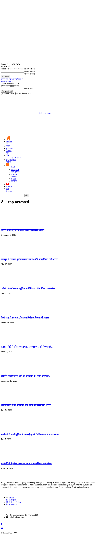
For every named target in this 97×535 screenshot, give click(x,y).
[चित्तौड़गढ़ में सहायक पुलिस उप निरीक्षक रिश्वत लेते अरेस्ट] (20, 313)
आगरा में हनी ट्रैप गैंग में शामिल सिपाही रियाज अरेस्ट (22, 230)
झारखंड (14, 174)
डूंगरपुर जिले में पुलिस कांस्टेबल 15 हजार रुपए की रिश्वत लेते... (27, 346)
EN (7, 189)
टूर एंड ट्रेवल (11, 160)
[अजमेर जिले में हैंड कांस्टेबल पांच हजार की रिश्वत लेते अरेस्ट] (20, 400)
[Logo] (20, 132)
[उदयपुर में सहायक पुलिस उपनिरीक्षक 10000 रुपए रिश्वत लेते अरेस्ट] (20, 254)
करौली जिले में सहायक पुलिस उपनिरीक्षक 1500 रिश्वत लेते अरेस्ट (28, 288)
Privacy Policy (7, 81)
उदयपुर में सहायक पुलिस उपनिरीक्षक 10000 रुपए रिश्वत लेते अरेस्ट (29, 259)
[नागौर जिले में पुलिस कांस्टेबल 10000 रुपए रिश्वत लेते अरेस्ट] (20, 458)
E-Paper (9, 186)
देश (7, 144)
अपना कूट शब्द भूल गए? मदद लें (12, 79)
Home (11, 497)
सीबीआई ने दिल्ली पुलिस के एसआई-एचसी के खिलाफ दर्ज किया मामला (30, 434)
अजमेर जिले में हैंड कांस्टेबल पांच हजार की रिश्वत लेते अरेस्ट (26, 405)
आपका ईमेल (28, 88)
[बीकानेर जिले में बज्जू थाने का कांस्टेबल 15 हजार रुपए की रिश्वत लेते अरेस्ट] (20, 371)
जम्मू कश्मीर (15, 172)
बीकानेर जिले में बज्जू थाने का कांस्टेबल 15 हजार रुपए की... (25, 376)
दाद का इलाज (16, 157)
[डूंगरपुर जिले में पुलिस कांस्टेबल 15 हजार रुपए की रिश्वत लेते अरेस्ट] (20, 342)
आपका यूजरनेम (29, 71)
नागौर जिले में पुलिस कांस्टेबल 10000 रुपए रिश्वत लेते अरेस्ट (26, 463)
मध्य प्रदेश (15, 170)
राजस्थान (9, 148)
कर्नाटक (14, 176)
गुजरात (13, 179)
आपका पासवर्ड (29, 74)
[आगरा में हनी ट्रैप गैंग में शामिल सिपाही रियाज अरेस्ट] (20, 225)
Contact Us (13, 504)
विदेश (8, 146)
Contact (9, 191)
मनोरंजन (9, 141)
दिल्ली (13, 167)
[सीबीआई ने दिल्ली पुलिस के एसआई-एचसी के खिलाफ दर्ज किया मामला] (20, 429)
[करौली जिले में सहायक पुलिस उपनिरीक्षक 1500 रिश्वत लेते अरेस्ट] (20, 284)
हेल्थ (7, 155)
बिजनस (8, 151)
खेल (7, 153)
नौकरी (8, 162)
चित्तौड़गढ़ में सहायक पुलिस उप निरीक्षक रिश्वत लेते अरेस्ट (25, 317)
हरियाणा (14, 181)
